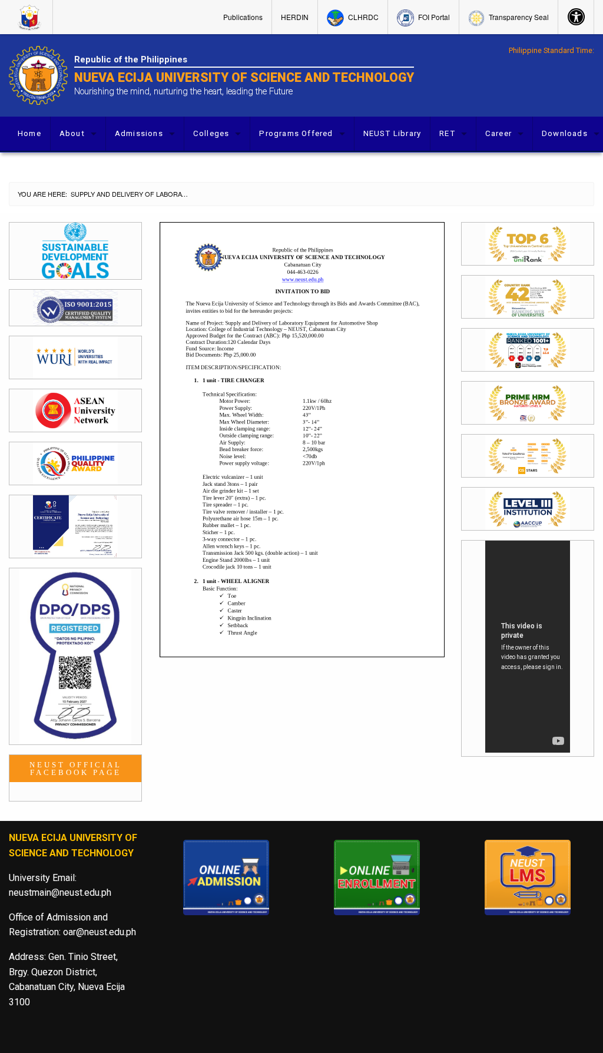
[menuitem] (31, 17)
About (72, 133)
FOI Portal (433, 17)
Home (29, 133)
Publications (243, 17)
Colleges (211, 133)
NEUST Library (392, 133)
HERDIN (295, 17)
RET (447, 133)
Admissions (139, 133)
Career (498, 133)
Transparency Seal (518, 17)
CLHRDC (362, 17)
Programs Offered (296, 133)
